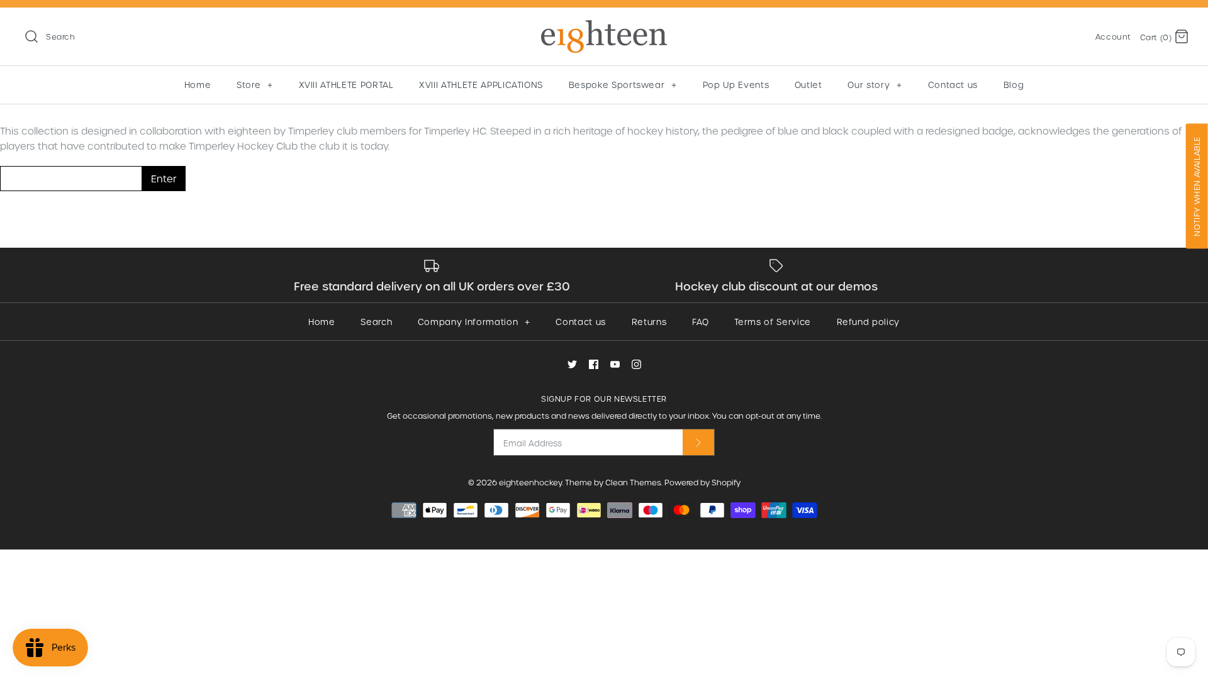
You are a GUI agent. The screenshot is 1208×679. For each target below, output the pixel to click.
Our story (874, 84)
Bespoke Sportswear (623, 84)
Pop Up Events (736, 84)
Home (197, 84)
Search (376, 321)
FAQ (700, 321)
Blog (1014, 84)
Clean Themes (633, 482)
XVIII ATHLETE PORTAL (346, 84)
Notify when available (1196, 186)
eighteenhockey (530, 482)
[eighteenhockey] (604, 27)
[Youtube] (615, 364)
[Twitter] (572, 364)
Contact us (953, 84)
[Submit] (698, 442)
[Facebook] (593, 364)
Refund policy (868, 321)
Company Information (474, 321)
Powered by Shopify (702, 482)
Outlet (808, 84)
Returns (649, 321)
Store (254, 84)
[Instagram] (636, 364)
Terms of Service (772, 321)
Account (1113, 36)
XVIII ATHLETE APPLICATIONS (481, 84)
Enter (163, 178)
